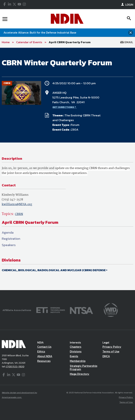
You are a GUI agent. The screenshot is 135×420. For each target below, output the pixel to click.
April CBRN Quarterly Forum (70, 42)
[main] (67, 169)
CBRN (19, 214)
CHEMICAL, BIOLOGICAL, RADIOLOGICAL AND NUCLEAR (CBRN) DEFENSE (54, 270)
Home (6, 42)
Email (128, 42)
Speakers (9, 244)
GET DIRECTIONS (63, 107)
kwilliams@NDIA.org (17, 204)
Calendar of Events (29, 42)
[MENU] (5, 18)
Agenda (8, 232)
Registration (11, 238)
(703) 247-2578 (12, 199)
